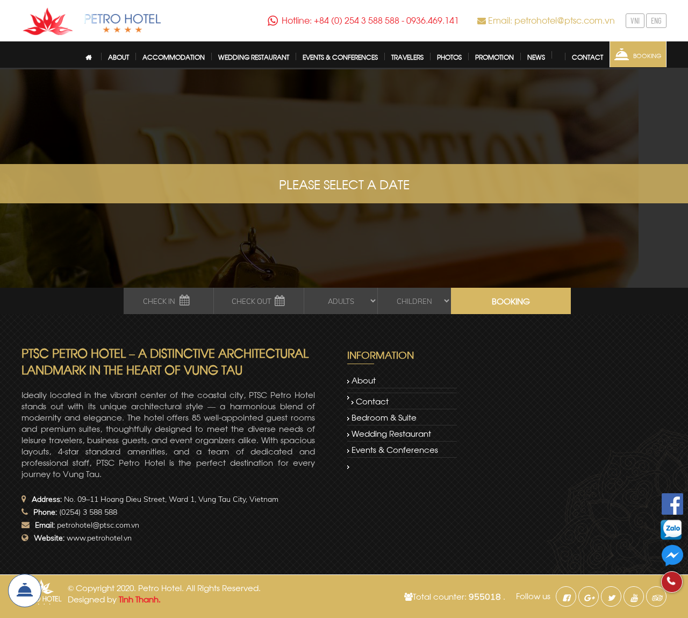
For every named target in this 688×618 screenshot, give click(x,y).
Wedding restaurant (391, 433)
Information (380, 354)
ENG (656, 20)
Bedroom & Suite (384, 417)
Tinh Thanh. (140, 599)
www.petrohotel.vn (99, 538)
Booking (647, 55)
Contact (372, 401)
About (364, 380)
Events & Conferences (395, 449)
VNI (635, 20)
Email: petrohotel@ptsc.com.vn (551, 19)
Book (24, 590)
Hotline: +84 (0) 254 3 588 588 (340, 19)
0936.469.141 (432, 19)
